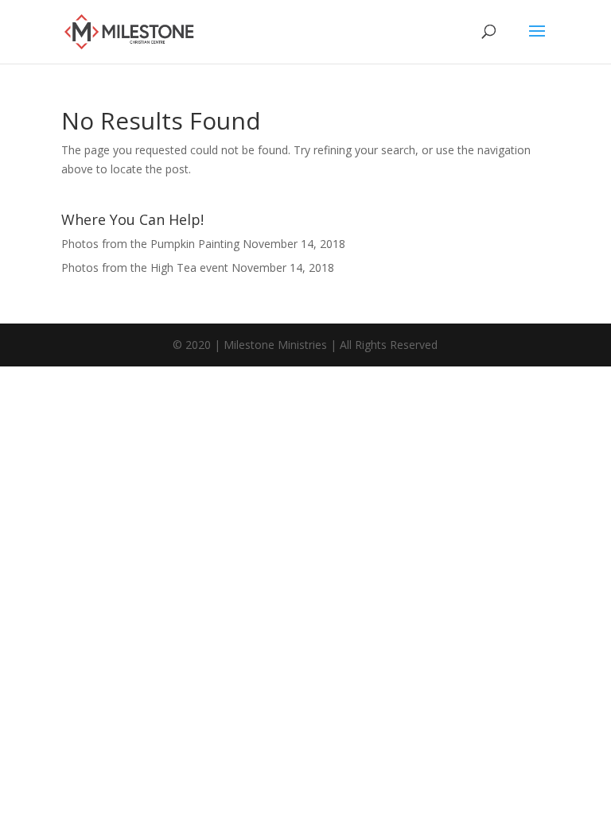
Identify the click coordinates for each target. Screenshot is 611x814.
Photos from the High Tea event (144, 267)
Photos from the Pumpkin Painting (150, 243)
